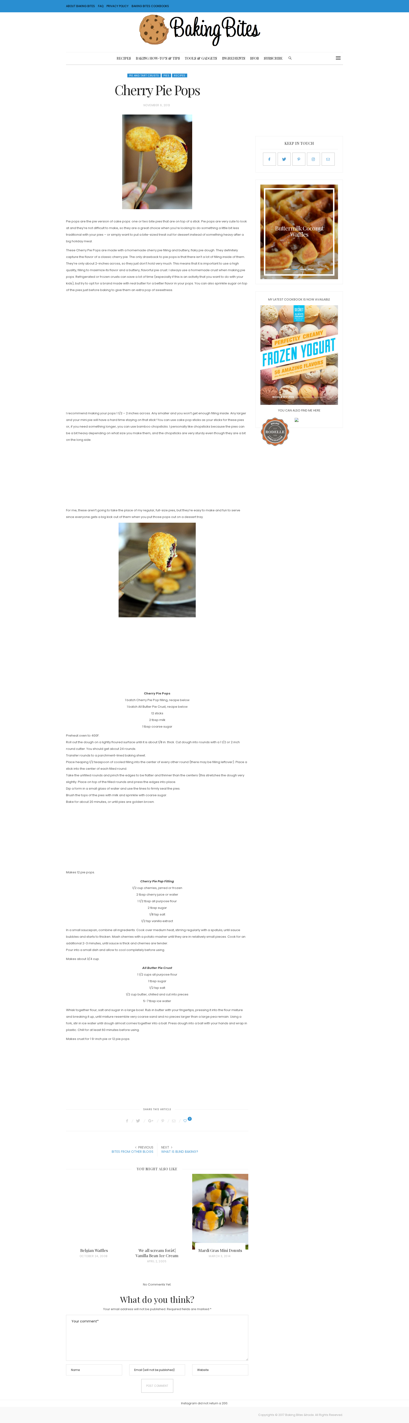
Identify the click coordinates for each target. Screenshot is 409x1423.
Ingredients (233, 58)
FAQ (100, 6)
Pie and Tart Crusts (144, 75)
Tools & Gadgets (201, 58)
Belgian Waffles (94, 1250)
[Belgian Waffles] (94, 1212)
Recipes (124, 58)
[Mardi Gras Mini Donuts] (220, 1212)
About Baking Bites (80, 6)
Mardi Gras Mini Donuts (220, 1250)
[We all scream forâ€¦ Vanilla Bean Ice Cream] (157, 1212)
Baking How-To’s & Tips (158, 58)
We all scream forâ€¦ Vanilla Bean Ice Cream (157, 1253)
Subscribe (273, 58)
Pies (166, 75)
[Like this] (185, 1120)
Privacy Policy (118, 6)
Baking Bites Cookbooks (150, 6)
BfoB (254, 58)
